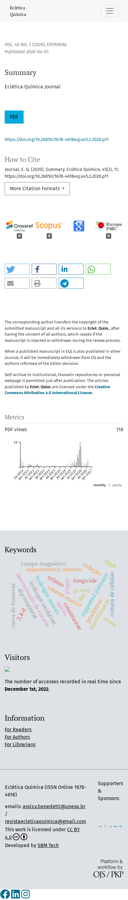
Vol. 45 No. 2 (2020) (25, 44)
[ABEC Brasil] (100, 826)
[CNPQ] (115, 826)
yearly (116, 485)
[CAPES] (120, 826)
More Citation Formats (35, 188)
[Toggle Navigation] (109, 11)
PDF (14, 117)
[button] (17, 269)
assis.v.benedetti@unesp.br (54, 806)
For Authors (17, 737)
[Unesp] (110, 826)
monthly (100, 485)
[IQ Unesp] (105, 826)
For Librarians (20, 744)
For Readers (18, 730)
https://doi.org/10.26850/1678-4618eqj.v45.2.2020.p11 (56, 139)
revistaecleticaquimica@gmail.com (45, 821)
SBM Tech (48, 845)
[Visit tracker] (7, 669)
